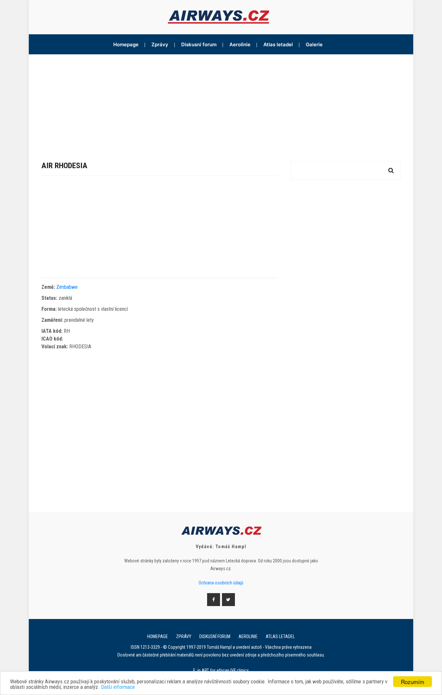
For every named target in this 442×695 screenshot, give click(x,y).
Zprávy (159, 44)
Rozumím (412, 682)
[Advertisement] (221, 103)
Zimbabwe (67, 287)
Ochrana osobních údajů (221, 582)
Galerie (314, 44)
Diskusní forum (198, 44)
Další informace (118, 687)
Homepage (125, 44)
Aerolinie (239, 44)
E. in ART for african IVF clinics (221, 670)
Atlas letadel (278, 44)
